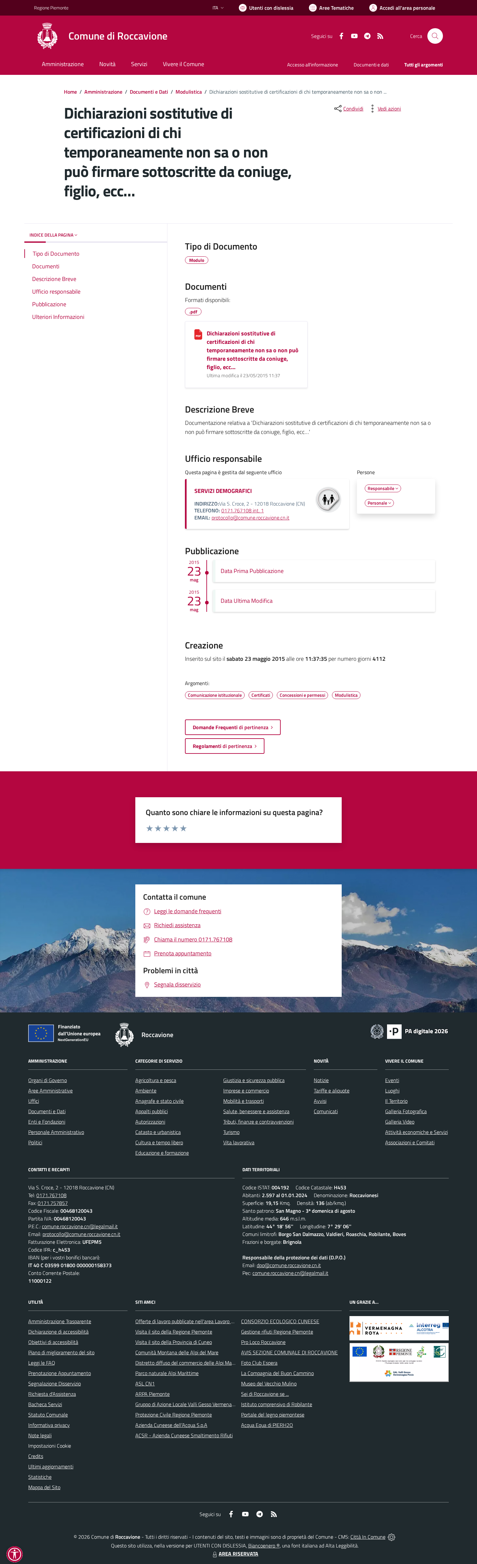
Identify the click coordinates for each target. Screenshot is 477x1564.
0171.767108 (51, 1195)
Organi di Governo (47, 1080)
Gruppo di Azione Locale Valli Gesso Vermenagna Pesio (193, 1404)
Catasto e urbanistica (158, 1132)
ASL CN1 (145, 1383)
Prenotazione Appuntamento (59, 1373)
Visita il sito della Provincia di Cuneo (173, 1342)
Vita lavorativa (238, 1142)
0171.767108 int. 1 (242, 510)
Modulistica (189, 92)
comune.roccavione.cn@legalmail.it (80, 1226)
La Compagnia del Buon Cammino (277, 1373)
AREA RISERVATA (238, 1554)
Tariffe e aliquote (331, 1090)
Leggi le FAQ (41, 1363)
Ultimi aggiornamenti (50, 1466)
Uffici (33, 1101)
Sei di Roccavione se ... (265, 1394)
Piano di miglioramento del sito (61, 1352)
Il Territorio (396, 1101)
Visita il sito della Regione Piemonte (173, 1332)
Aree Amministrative (50, 1090)
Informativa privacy (49, 1425)
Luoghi (392, 1090)
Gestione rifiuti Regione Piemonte (277, 1332)
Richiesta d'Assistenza (52, 1394)
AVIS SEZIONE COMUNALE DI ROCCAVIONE (289, 1352)
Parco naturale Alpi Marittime (167, 1373)
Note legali (40, 1435)
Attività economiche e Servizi (416, 1132)
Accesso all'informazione (312, 64)
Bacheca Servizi (45, 1404)
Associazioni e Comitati (409, 1142)
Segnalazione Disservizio (54, 1383)
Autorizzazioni (150, 1122)
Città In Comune (367, 1537)
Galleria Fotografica (406, 1111)
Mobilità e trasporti (243, 1101)
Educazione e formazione (162, 1153)
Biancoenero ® (264, 1545)
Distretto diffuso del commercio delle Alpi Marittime (190, 1363)
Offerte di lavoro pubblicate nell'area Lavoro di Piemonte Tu (198, 1321)
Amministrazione (103, 92)
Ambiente (145, 1090)
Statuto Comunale (48, 1414)
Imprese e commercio (246, 1090)
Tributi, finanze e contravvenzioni (258, 1122)
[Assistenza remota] (391, 1537)
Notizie (321, 1080)
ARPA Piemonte (152, 1394)
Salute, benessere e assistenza (256, 1111)
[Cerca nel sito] (435, 36)
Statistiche (40, 1477)
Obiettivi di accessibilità (53, 1342)
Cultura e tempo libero (159, 1142)
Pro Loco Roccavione (263, 1342)
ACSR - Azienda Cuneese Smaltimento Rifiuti (184, 1435)
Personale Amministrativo (56, 1132)
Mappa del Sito (44, 1487)
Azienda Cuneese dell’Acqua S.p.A (171, 1425)
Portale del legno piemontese (272, 1414)
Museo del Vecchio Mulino (269, 1383)
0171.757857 (53, 1203)
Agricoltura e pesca (155, 1080)
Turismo (231, 1132)
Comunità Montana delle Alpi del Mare (176, 1352)
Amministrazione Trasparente (59, 1321)
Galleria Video (399, 1122)
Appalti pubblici (151, 1111)
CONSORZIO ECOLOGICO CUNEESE (280, 1321)
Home (70, 92)
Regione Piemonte (51, 7)
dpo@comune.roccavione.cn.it (289, 1265)
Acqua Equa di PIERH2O (267, 1425)
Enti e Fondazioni (46, 1122)
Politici (35, 1142)
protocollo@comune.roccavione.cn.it (250, 517)
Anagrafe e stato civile (159, 1101)
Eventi (392, 1080)
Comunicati (326, 1111)
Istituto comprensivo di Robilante (276, 1404)
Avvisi (320, 1101)
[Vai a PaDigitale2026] (409, 1031)
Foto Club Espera (259, 1363)
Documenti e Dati (149, 92)
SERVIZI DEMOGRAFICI (223, 490)
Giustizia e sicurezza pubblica (254, 1080)
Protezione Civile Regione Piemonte (173, 1414)
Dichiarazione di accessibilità (58, 1332)
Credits (35, 1456)
